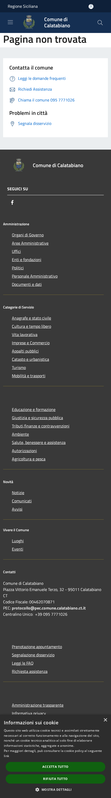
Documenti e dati (27, 284)
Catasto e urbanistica (30, 359)
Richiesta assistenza (29, 671)
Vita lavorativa (24, 334)
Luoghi (18, 541)
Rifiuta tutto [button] (55, 779)
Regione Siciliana (23, 6)
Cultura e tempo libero (31, 326)
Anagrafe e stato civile (31, 318)
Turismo (19, 367)
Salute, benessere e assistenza (39, 442)
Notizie (18, 493)
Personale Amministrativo (35, 276)
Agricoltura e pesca (28, 459)
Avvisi (17, 509)
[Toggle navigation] (10, 22)
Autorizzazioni (24, 451)
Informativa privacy (29, 713)
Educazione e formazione (34, 409)
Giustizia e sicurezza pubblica (37, 418)
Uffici (16, 251)
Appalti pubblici (25, 351)
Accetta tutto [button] (55, 767)
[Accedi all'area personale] (91, 7)
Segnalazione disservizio (33, 655)
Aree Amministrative (30, 243)
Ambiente (20, 434)
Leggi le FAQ (23, 663)
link (6, 756)
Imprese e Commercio (31, 343)
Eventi (17, 549)
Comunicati (22, 501)
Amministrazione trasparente (38, 705)
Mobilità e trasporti (28, 376)
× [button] (105, 720)
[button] (55, 789)
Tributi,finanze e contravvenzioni (40, 426)
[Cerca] (100, 23)
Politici (18, 268)
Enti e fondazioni (26, 259)
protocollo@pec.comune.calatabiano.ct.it (49, 608)
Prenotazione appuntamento (37, 646)
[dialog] (55, 756)
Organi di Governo (28, 235)
